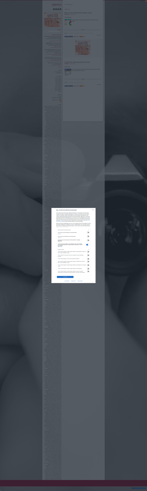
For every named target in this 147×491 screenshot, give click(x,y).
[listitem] (73, 230)
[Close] (93, 210)
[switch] (87, 232)
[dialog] (73, 245)
